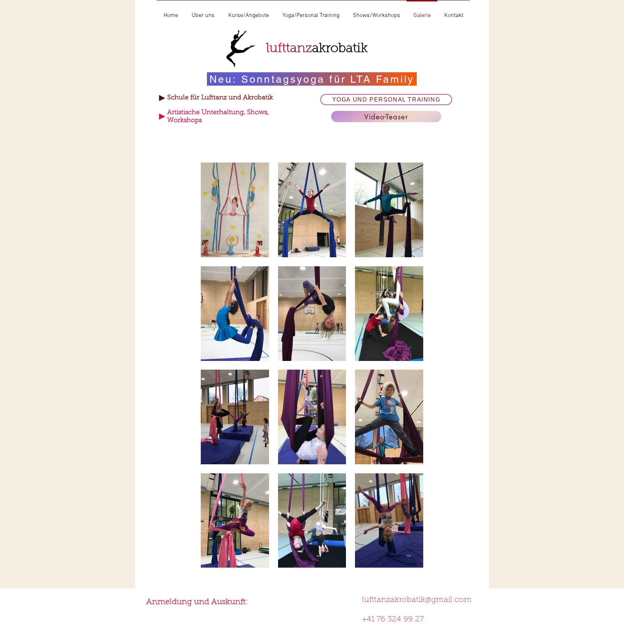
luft (317, 48)
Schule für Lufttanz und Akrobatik (220, 98)
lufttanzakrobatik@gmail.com (417, 600)
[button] (235, 210)
